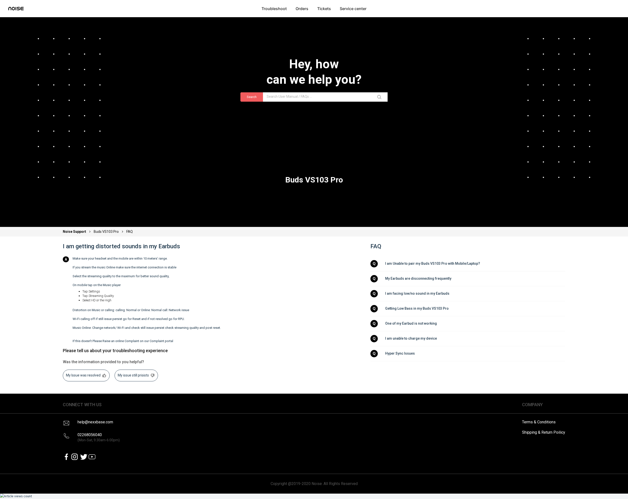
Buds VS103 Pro (106, 232)
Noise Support (75, 232)
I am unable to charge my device (411, 338)
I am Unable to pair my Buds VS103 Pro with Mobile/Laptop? (432, 263)
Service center (353, 8)
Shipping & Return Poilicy (543, 432)
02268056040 (99, 437)
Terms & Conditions (539, 422)
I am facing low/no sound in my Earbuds (417, 293)
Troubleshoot (274, 8)
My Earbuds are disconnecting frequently (418, 278)
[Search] (380, 97)
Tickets (324, 8)
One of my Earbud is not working (411, 323)
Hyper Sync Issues (400, 353)
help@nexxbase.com (95, 422)
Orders (302, 8)
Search (252, 97)
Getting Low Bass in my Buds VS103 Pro (417, 308)
